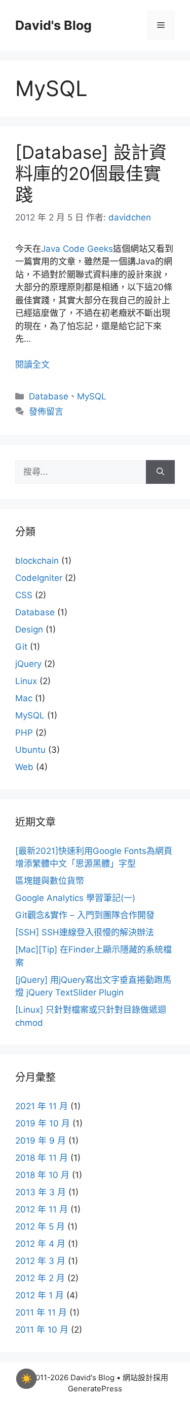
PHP (24, 733)
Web (24, 767)
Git (21, 647)
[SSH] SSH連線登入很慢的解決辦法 (84, 932)
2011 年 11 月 (41, 1312)
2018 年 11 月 (41, 1158)
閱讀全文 (32, 364)
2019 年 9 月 (40, 1141)
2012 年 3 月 (40, 1261)
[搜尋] (160, 472)
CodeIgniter (38, 578)
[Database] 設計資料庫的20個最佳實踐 (91, 173)
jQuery (28, 664)
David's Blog (53, 25)
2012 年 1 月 (39, 1295)
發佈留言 (46, 411)
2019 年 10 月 (42, 1123)
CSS (23, 595)
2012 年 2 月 (40, 1278)
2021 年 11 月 (41, 1106)
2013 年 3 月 (40, 1192)
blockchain (37, 561)
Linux (26, 681)
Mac (23, 698)
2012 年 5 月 (40, 1226)
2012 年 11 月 (41, 1209)
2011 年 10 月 (41, 1330)
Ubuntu (30, 750)
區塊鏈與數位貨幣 (49, 881)
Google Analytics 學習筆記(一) (75, 898)
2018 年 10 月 (42, 1175)
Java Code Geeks (77, 249)
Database (48, 396)
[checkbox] (26, 1379)
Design (29, 629)
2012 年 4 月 (40, 1244)
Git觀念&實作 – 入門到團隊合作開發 (85, 915)
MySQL (91, 396)
